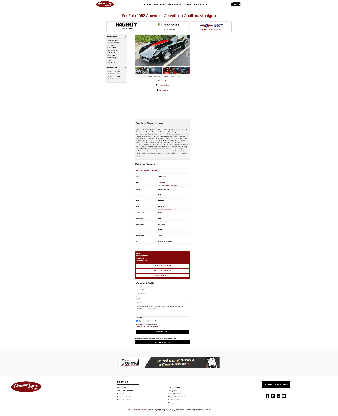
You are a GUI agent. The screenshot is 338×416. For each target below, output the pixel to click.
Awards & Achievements (176, 397)
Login (235, 4)
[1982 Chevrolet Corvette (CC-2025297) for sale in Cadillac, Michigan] (162, 50)
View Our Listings (162, 266)
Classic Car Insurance (113, 74)
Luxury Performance (113, 50)
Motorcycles (111, 53)
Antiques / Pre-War (113, 43)
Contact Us (121, 394)
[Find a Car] (207, 4)
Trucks (109, 60)
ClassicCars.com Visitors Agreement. (147, 326)
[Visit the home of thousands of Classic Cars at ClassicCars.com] (106, 4)
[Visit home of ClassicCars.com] (26, 389)
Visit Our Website (162, 271)
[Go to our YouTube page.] (284, 396)
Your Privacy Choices (175, 400)
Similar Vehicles (162, 342)
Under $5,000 (111, 63)
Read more (140, 156)
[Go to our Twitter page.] (273, 396)
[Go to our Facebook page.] (267, 396)
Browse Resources (112, 68)
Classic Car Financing (113, 76)
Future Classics (111, 48)
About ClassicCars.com (125, 391)
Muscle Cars (111, 55)
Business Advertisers (124, 397)
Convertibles (111, 45)
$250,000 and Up (112, 40)
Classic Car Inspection (114, 79)
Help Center (121, 388)
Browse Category (112, 37)
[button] (188, 54)
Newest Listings (112, 58)
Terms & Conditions (174, 394)
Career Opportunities (124, 400)
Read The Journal (174, 388)
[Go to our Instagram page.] (278, 396)
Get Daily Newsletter (276, 384)
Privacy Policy (172, 391)
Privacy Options (173, 403)
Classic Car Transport (113, 71)
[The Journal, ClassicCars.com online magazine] (169, 362)
